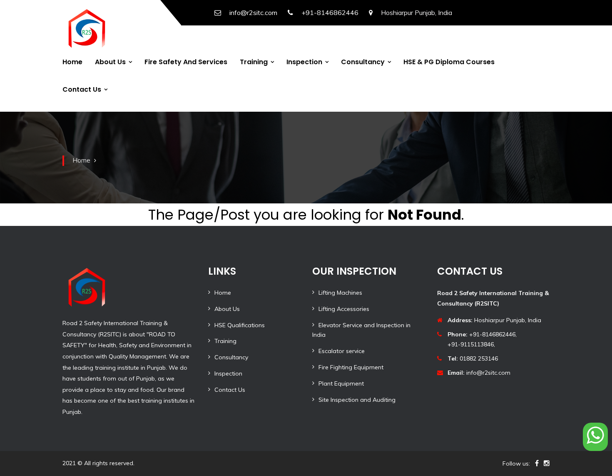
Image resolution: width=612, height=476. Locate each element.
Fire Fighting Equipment (350, 367)
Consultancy (363, 62)
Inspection (304, 62)
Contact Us (81, 89)
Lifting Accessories (343, 309)
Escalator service (341, 351)
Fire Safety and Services (185, 62)
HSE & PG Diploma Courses (449, 62)
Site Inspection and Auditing (357, 399)
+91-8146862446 (329, 12)
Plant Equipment (341, 383)
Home (72, 62)
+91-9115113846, (471, 344)
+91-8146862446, (482, 334)
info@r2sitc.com (253, 12)
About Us (110, 62)
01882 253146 (473, 358)
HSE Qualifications (239, 325)
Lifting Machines (340, 292)
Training (254, 62)
